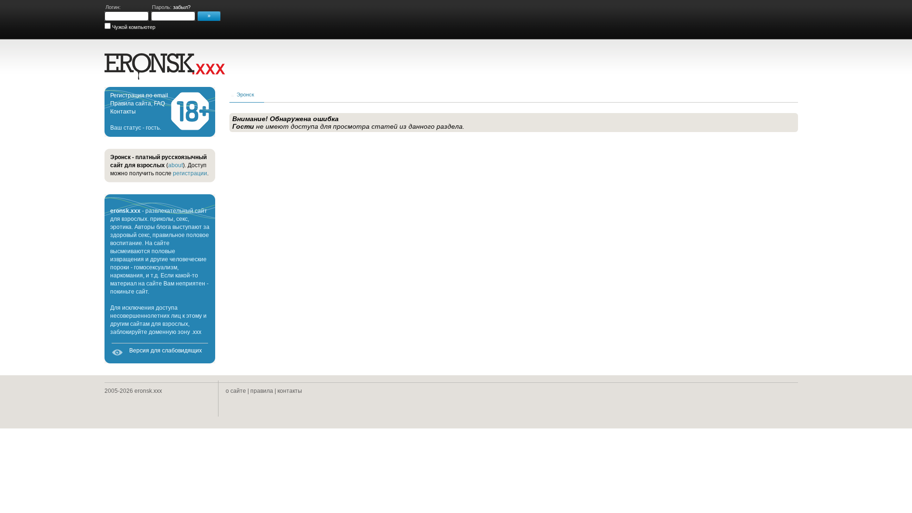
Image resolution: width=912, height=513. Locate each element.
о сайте (236, 391)
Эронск (245, 94)
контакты (289, 391)
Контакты (123, 111)
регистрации (190, 173)
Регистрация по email (139, 95)
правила (261, 391)
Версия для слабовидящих (165, 350)
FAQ (159, 103)
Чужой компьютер (133, 27)
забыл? (181, 7)
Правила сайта (130, 103)
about (175, 165)
